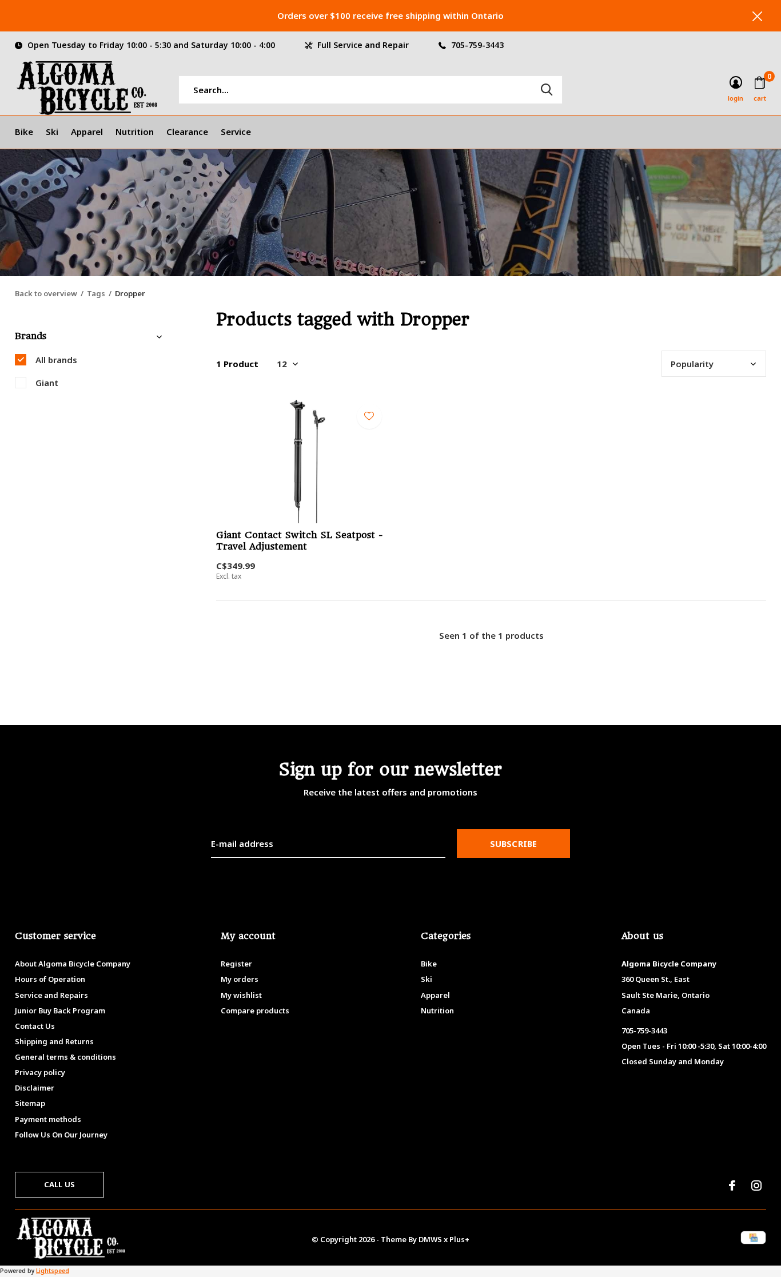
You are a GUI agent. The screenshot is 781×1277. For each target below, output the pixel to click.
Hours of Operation (50, 979)
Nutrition (134, 131)
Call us (59, 1184)
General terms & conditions (65, 1057)
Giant (46, 382)
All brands (56, 359)
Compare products (255, 1010)
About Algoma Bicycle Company (72, 963)
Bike (24, 131)
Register (236, 963)
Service (236, 131)
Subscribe (513, 843)
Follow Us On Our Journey (61, 1134)
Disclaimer (34, 1088)
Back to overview (46, 293)
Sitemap (30, 1103)
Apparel (87, 131)
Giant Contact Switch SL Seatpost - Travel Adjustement (299, 541)
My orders (239, 979)
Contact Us (35, 1026)
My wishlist (241, 995)
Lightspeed (52, 1271)
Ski (52, 131)
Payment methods (48, 1119)
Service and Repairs (51, 995)
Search (547, 89)
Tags (96, 293)
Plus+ (459, 1239)
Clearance (187, 131)
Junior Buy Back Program (60, 1010)
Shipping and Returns (54, 1041)
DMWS (430, 1239)
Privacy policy (40, 1072)
